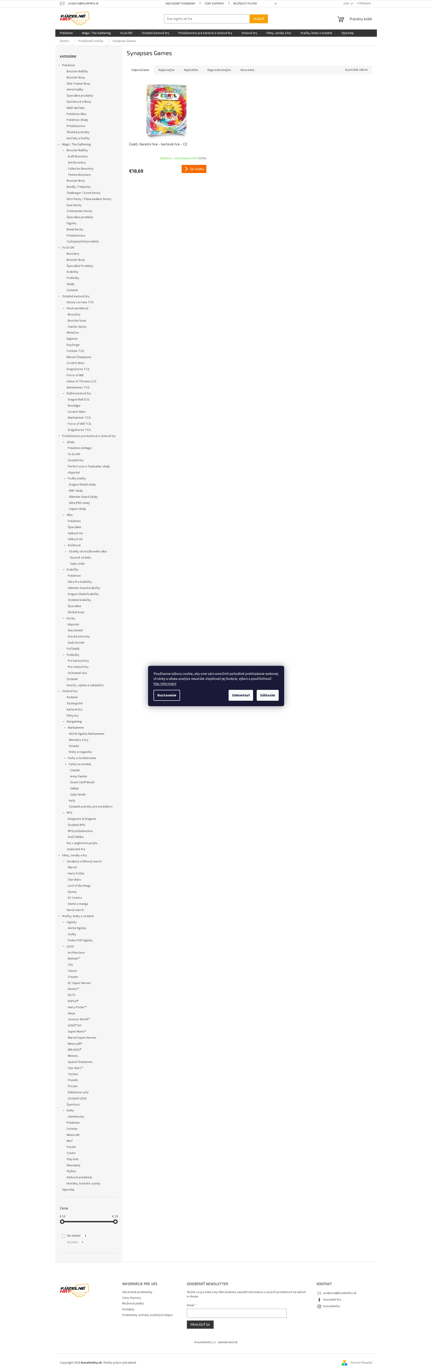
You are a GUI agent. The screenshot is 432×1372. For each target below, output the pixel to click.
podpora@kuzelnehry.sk (340, 1293)
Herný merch (75, 910)
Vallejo (74, 788)
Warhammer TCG (78, 387)
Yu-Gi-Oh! (68, 247)
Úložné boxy (76, 612)
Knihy (70, 1110)
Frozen (72, 1086)
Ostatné (72, 290)
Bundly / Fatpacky (79, 187)
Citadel (75, 770)
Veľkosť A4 (75, 533)
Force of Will (75, 375)
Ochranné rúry (77, 673)
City (70, 964)
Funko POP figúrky (80, 940)
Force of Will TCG (79, 424)
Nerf (70, 1141)
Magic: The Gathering (76, 144)
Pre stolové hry (78, 667)
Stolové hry (70, 691)
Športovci (73, 1104)
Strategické (75, 703)
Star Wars (74, 879)
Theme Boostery (79, 175)
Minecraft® (75, 1044)
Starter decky (77, 327)
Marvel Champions (79, 357)
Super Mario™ (77, 1031)
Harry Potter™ (77, 1007)
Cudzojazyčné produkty (83, 241)
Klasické (73, 624)
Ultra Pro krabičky (80, 582)
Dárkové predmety (79, 1177)
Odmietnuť (241, 695)
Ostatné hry (76, 460)
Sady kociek (76, 642)
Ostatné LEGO (77, 1098)
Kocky (71, 618)
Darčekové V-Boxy (79, 102)
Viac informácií (165, 683)
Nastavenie (166, 695)
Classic (72, 971)
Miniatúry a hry (78, 740)
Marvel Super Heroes (82, 1037)
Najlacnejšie (167, 70)
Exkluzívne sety (78, 1092)
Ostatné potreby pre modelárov (91, 806)
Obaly (71, 284)
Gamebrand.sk (228, 1342)
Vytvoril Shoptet (361, 1362)
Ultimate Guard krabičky (84, 588)
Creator (73, 977)
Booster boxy (77, 320)
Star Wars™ (75, 1068)
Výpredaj (68, 1189)
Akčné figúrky (77, 928)
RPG (69, 813)
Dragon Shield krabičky (83, 594)
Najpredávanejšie (219, 70)
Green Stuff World (82, 782)
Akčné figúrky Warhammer (87, 734)
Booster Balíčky (77, 71)
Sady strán (77, 563)
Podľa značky (77, 478)
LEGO (70, 946)
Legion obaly (77, 509)
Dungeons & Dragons (82, 819)
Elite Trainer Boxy (78, 83)
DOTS (72, 995)
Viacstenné (75, 630)
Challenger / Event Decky (83, 193)
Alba (70, 515)
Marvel (72, 867)
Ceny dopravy (214, 4)
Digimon (72, 339)
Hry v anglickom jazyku (82, 843)
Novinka (75, 1242)
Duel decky (74, 205)
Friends (73, 1080)
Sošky (72, 934)
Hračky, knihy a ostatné (78, 916)
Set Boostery (77, 162)
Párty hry (73, 715)
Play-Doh (72, 1159)
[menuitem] (66, 33)
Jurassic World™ (79, 1019)
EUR (346, 4)
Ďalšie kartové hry (79, 393)
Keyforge (73, 345)
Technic (73, 1074)
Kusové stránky (80, 557)
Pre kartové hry (78, 661)
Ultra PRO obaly (79, 503)
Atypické (74, 472)
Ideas (71, 1013)
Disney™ (73, 989)
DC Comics (75, 898)
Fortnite (72, 1129)
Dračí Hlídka (75, 837)
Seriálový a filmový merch (84, 861)
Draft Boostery (78, 156)
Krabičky (72, 272)
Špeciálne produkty (80, 95)
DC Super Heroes (79, 983)
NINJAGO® (74, 1049)
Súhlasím (267, 695)
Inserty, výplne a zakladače (85, 685)
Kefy (72, 800)
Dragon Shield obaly (82, 484)
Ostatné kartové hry (76, 296)
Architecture (76, 952)
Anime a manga (78, 904)
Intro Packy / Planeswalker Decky (89, 199)
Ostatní (74, 746)
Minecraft (73, 1135)
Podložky (73, 278)
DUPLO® (73, 1001)
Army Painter (78, 776)
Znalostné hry (76, 849)
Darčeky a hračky (78, 138)
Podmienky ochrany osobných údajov (147, 1315)
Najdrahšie (191, 70)
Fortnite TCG (75, 351)
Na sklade (76, 1235)
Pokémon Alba (76, 114)
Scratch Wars (76, 363)
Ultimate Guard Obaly (83, 497)
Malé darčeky (76, 108)
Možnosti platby (245, 4)
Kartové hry (75, 709)
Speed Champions (80, 1062)
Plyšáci (71, 1171)
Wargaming (74, 721)
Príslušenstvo (76, 126)
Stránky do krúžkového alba (88, 551)
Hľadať (258, 19)
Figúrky (72, 922)
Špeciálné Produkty (80, 266)
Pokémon (68, 65)
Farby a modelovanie (82, 758)
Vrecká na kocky (79, 636)
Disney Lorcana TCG (80, 302)
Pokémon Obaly (77, 120)
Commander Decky (79, 211)
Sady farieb (78, 794)
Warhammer (76, 727)
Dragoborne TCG (78, 369)
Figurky (72, 223)
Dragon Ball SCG (78, 399)
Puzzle (71, 1147)
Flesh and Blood (77, 308)
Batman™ (74, 958)
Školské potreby (78, 132)
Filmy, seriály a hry (74, 855)
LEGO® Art (74, 1025)
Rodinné (72, 697)
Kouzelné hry (332, 1299)
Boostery (73, 253)
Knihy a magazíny (80, 752)
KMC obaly (76, 490)
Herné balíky (75, 89)
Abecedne (247, 70)
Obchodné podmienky (180, 4)
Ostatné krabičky (79, 600)
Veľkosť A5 (75, 539)
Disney (72, 892)
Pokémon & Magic (80, 448)
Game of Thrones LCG (81, 381)
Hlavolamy (74, 1165)
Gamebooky (76, 1116)
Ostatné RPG (76, 825)
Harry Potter (76, 873)
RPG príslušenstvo (80, 831)
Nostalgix (74, 405)
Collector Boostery (81, 168)
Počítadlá (73, 649)
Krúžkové (74, 545)
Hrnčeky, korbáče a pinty (83, 1183)
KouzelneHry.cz (205, 1342)
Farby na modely (80, 764)
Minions (73, 1056)
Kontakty (128, 1309)
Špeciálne (74, 527)
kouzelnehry (331, 1306)
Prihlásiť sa (200, 1324)
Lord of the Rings (79, 886)
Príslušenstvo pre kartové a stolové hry (89, 436)
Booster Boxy (76, 77)
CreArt (71, 1153)
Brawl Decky (75, 229)
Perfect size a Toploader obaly (89, 466)
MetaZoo (73, 332)
